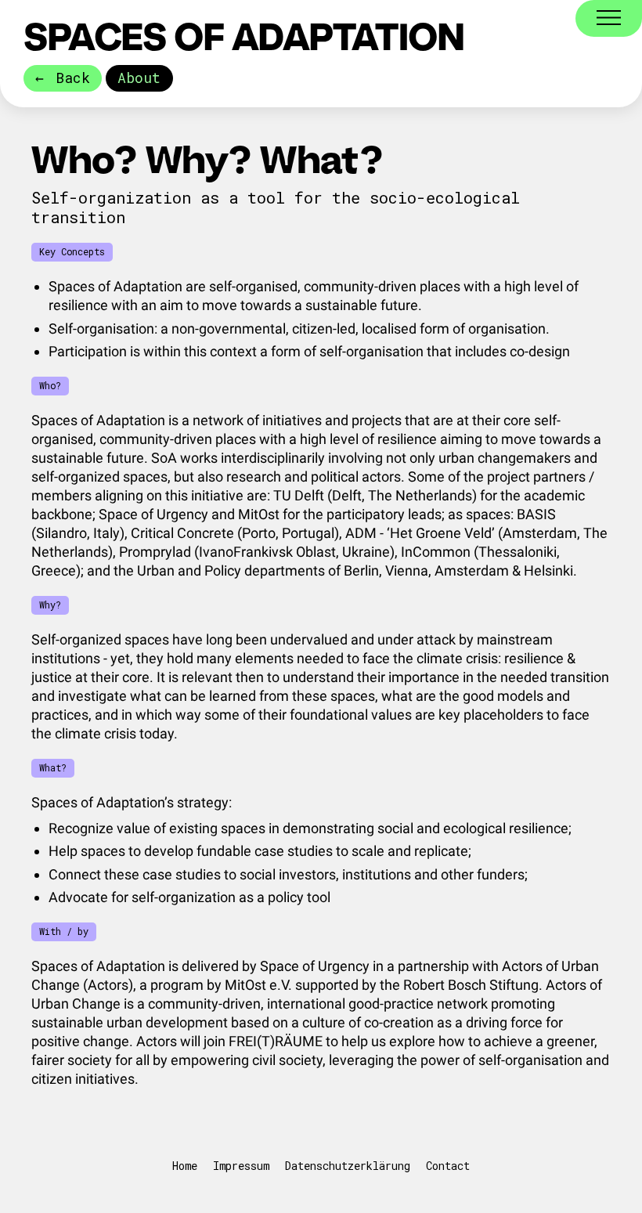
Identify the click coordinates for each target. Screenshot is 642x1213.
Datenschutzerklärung (347, 1165)
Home (184, 1165)
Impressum (241, 1165)
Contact (448, 1165)
